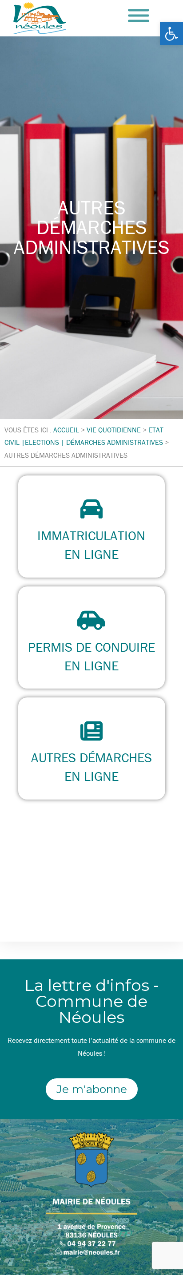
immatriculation (91, 535)
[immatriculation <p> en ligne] (91, 509)
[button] (171, 33)
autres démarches (91, 757)
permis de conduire (91, 647)
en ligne (91, 554)
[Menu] (138, 15)
